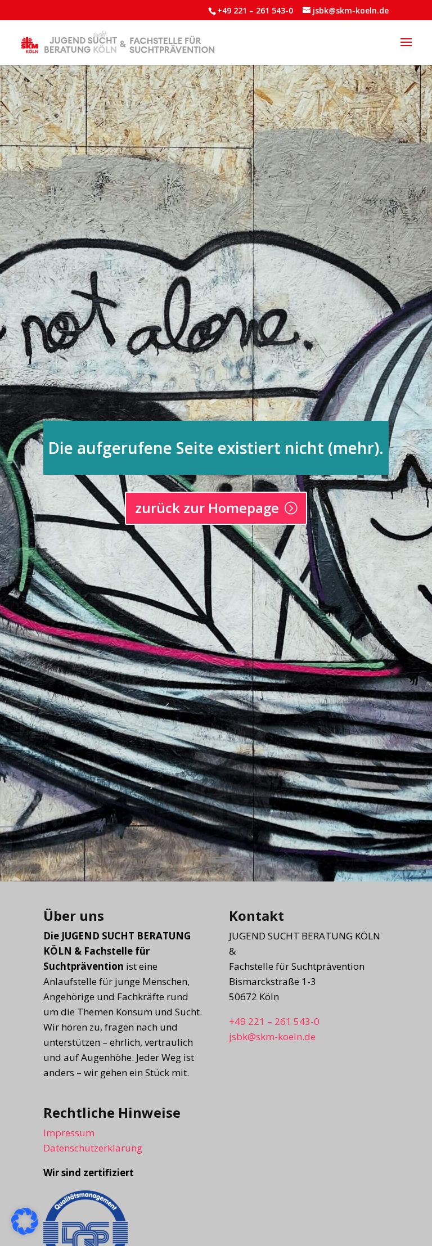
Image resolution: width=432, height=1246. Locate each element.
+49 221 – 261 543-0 (255, 10)
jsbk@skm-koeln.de (272, 1036)
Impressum (68, 1132)
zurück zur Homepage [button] (207, 507)
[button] (406, 49)
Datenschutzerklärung (92, 1147)
